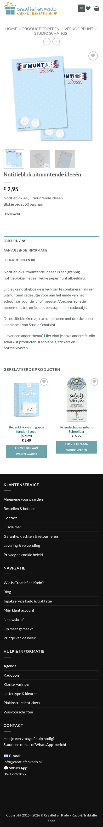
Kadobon (11, 675)
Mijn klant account (19, 610)
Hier (47, 335)
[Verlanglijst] (88, 8)
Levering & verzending (22, 545)
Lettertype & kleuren (21, 693)
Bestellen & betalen (19, 508)
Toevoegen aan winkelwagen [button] (26, 451)
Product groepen (40, 28)
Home (11, 28)
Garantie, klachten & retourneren (31, 536)
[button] (81, 8)
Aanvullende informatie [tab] (25, 250)
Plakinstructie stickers (22, 702)
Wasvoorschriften (18, 712)
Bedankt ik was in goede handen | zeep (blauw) (26, 431)
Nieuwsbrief (14, 619)
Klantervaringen (17, 684)
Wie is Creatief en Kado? (24, 582)
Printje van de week (20, 637)
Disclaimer (12, 527)
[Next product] (47, 41)
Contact (10, 517)
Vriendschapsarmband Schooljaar (76, 429)
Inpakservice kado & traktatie (28, 601)
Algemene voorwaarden (23, 499)
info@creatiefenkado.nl (23, 761)
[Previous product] (56, 41)
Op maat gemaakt (18, 628)
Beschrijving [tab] (15, 241)
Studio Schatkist (51, 33)
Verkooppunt (78, 28)
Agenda (10, 665)
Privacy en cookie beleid (23, 554)
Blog (7, 591)
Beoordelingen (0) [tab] (19, 260)
